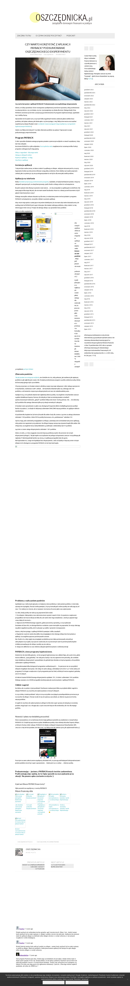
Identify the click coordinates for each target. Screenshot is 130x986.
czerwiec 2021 (89, 120)
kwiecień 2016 (88, 302)
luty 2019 (87, 199)
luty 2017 (87, 271)
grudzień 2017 (89, 241)
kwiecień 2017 (88, 265)
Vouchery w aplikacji (21, 160)
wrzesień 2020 (89, 141)
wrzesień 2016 (89, 287)
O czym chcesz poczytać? (49, 36)
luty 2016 (87, 308)
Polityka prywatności (77, 982)
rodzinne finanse (53, 842)
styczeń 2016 (88, 311)
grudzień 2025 (89, 89)
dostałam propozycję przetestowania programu (34, 182)
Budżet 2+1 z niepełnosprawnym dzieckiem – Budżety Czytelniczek (33, 867)
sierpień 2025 (88, 99)
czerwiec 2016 (89, 296)
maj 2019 (87, 190)
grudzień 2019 (89, 168)
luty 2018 (87, 235)
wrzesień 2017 (89, 250)
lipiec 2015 (87, 329)
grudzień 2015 (89, 314)
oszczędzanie (41, 842)
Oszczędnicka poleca (24, 842)
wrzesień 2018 (89, 214)
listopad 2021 (88, 117)
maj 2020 (87, 153)
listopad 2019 (88, 171)
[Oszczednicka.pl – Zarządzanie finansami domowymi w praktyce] (65, 17)
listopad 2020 (88, 135)
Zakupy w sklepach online (23, 155)
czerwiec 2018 (89, 223)
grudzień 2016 (89, 277)
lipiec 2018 (87, 220)
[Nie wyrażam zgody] (127, 979)
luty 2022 (87, 108)
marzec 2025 (88, 102)
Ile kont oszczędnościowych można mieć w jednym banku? (20, 831)
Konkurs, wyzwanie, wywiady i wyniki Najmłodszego (64, 807)
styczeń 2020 (88, 165)
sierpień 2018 (88, 217)
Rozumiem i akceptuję (53, 982)
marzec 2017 (88, 268)
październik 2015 (89, 320)
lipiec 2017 (87, 256)
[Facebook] (86, 48)
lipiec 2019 (87, 183)
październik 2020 (89, 138)
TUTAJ (90, 79)
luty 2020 (87, 162)
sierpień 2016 (88, 290)
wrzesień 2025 (89, 96)
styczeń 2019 (88, 202)
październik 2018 (89, 211)
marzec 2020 (88, 159)
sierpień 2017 (88, 253)
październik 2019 (89, 174)
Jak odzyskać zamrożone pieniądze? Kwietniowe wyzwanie (19, 808)
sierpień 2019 (88, 180)
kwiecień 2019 (88, 193)
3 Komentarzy (61, 54)
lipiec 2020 (87, 147)
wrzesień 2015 (89, 323)
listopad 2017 (88, 244)
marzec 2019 (88, 196)
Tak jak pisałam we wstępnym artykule (27, 377)
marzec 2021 (88, 123)
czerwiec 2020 (89, 150)
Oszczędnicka (48, 54)
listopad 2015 (88, 317)
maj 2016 (87, 299)
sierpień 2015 (88, 326)
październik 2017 (89, 247)
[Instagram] (91, 48)
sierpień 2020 (88, 144)
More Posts (31, 852)
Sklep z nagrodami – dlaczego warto (26, 152)
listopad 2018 (88, 208)
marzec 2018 (88, 232)
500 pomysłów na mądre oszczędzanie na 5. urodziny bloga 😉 (54, 808)
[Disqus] (47, 898)
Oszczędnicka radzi (46, 146)
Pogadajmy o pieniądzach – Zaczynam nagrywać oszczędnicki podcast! (41, 809)
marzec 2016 (88, 305)
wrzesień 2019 (89, 177)
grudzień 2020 (89, 132)
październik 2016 (89, 284)
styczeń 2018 (88, 238)
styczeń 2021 (88, 129)
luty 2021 (87, 126)
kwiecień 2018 (88, 229)
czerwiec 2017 (89, 259)
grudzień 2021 (89, 114)
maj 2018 (87, 226)
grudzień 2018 (89, 205)
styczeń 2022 (88, 111)
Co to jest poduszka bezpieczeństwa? (31, 806)
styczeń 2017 (88, 274)
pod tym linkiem (28, 369)
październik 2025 (89, 93)
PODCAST (71, 36)
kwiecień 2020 (88, 156)
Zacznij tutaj (24, 36)
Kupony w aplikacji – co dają (23, 157)
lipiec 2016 (87, 293)
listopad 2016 (88, 281)
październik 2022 (89, 105)
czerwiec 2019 (89, 187)
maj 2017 (87, 262)
